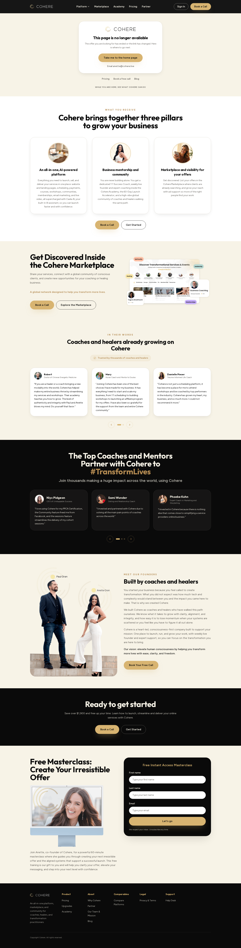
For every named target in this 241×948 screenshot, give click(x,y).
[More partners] (131, 539)
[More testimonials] (129, 424)
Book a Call (200, 6)
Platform (81, 6)
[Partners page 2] (121, 539)
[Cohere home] (41, 6)
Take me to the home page (120, 57)
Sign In (181, 6)
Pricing (133, 6)
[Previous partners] (110, 539)
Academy (118, 6)
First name (135, 772)
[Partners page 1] (118, 539)
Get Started (133, 224)
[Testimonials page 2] (123, 424)
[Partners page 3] (124, 539)
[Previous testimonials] (111, 424)
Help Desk (171, 900)
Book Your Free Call (141, 665)
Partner (146, 6)
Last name (134, 788)
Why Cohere (94, 900)
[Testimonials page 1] (119, 424)
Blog (136, 78)
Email (132, 803)
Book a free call (121, 78)
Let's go (167, 821)
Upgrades (67, 906)
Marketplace (101, 6)
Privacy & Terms (148, 900)
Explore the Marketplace (76, 304)
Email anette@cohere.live (120, 66)
